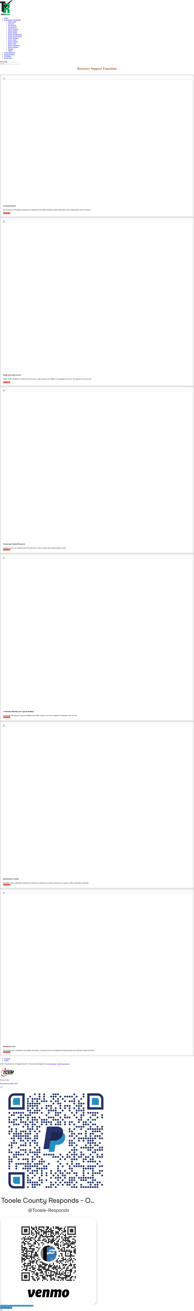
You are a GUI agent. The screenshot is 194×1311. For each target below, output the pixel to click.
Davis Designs (52, 1064)
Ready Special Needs (15, 36)
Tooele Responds (9, 52)
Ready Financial (13, 38)
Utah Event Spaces (63, 1064)
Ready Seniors (12, 31)
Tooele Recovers (9, 54)
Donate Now (8, 58)
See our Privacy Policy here (9, 1083)
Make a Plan (12, 22)
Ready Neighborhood (15, 34)
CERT (10, 51)
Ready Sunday (12, 32)
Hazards (10, 49)
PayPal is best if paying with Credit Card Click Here (16, 1306)
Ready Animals (13, 47)
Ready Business (13, 29)
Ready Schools (13, 42)
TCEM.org (7, 56)
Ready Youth (12, 40)
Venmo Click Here (6, 1308)
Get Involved (12, 27)
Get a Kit (11, 23)
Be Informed (12, 25)
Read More (6, 213)
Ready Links (12, 43)
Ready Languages (14, 45)
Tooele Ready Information (12, 20)
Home (6, 18)
